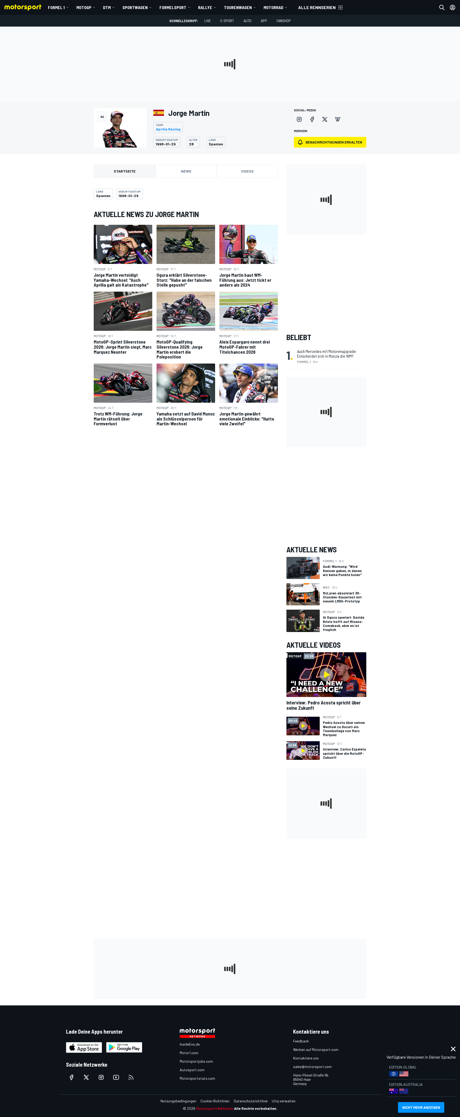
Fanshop (284, 20)
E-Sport (227, 20)
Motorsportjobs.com (196, 1061)
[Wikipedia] (337, 119)
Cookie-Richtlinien (214, 1101)
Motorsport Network (214, 1108)
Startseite (124, 171)
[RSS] (131, 1077)
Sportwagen (135, 7)
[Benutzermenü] (452, 7)
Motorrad (273, 7)
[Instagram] (299, 119)
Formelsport (172, 7)
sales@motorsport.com (312, 1066)
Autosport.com (192, 1069)
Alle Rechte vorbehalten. (255, 1108)
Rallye (205, 7)
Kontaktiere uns (306, 1058)
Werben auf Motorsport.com (315, 1049)
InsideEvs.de (190, 1044)
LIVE (207, 20)
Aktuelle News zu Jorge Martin (146, 214)
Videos (247, 171)
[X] (324, 119)
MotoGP (83, 7)
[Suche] (442, 7)
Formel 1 (56, 7)
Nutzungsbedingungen (178, 1101)
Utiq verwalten (283, 1101)
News (186, 171)
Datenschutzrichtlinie (251, 1101)
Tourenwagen (238, 7)
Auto (247, 20)
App (264, 20)
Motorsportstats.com (197, 1078)
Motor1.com (189, 1052)
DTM (107, 7)
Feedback (301, 1041)
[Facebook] (312, 119)
